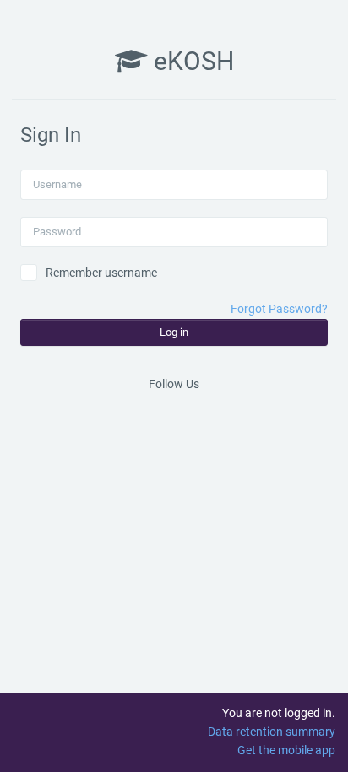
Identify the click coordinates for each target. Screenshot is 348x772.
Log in (174, 332)
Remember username (101, 272)
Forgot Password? (279, 309)
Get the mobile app (286, 750)
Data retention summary (271, 731)
